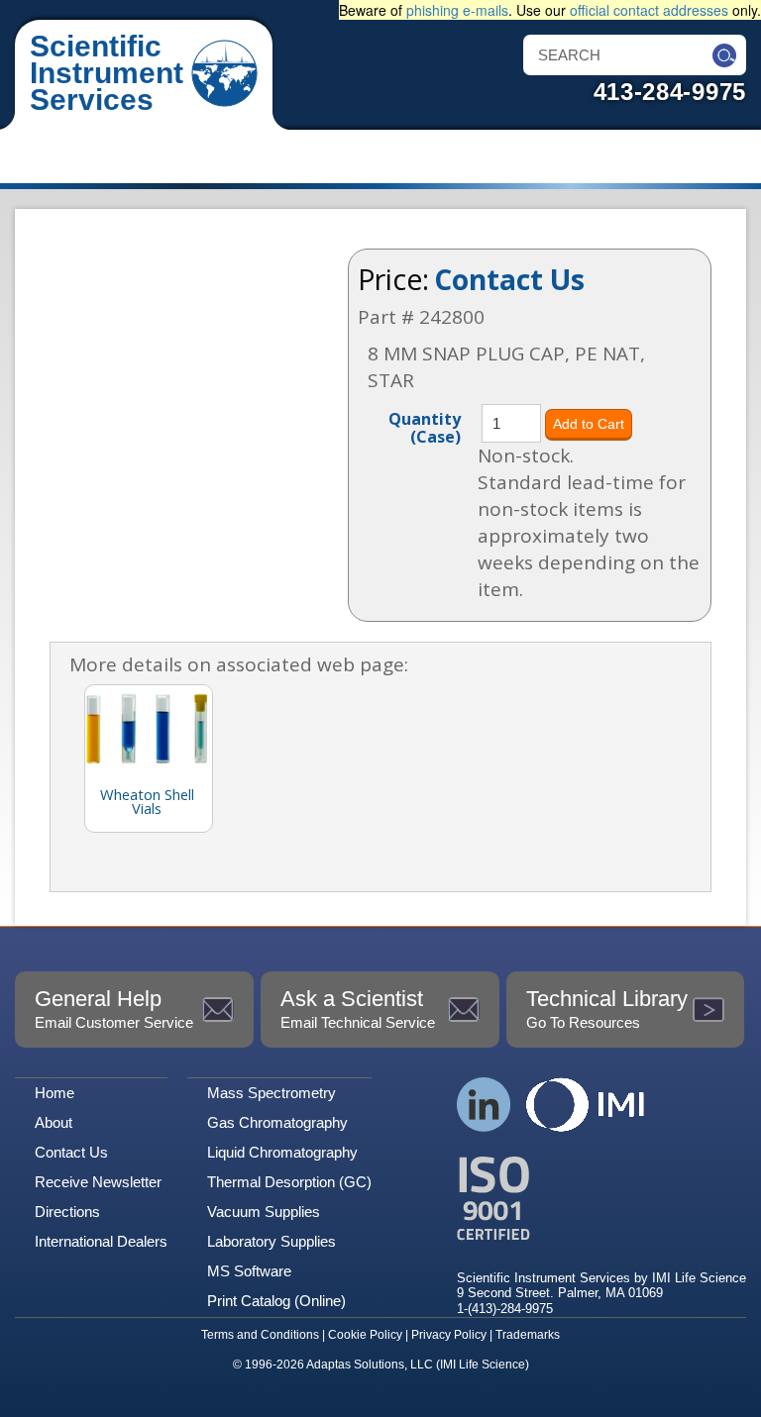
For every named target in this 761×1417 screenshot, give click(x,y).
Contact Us (509, 279)
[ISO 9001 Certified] (601, 1199)
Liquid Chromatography (282, 1152)
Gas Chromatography (277, 1122)
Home (54, 1092)
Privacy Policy (449, 1335)
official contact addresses (649, 10)
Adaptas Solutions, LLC (369, 1364)
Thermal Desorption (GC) (289, 1181)
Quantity (424, 427)
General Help (114, 1008)
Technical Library (607, 1008)
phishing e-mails (457, 10)
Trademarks (527, 1335)
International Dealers (101, 1241)
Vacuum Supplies (263, 1211)
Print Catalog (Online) (276, 1300)
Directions (67, 1211)
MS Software (249, 1271)
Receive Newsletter (98, 1181)
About (53, 1122)
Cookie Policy (365, 1335)
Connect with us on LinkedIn (484, 1104)
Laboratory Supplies (271, 1241)
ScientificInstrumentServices (106, 73)
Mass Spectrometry (271, 1092)
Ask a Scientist (357, 1008)
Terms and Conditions (260, 1335)
